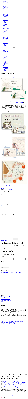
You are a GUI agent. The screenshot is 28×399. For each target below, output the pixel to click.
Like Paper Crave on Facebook (7, 296)
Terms (18, 395)
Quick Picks (5, 16)
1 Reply (2, 188)
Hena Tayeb (5, 245)
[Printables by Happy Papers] (5, 202)
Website (2, 261)
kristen (9, 77)
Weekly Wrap (6, 14)
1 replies (13, 77)
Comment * (3, 265)
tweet (10, 189)
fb (5, 189)
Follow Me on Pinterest (5, 297)
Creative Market (24, 303)
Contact (4, 22)
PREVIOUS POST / (5, 272)
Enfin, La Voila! (19, 102)
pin (7, 189)
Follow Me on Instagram (6, 300)
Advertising (5, 20)
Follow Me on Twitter (5, 299)
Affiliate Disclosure (5, 395)
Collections (5, 7)
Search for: (3, 292)
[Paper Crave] (1, 12)
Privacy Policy (13, 395)
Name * (2, 256)
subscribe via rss (4, 240)
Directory (5, 6)
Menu (5, 51)
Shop (4, 8)
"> (7, 316)
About (4, 21)
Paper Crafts (5, 2)
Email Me (3, 301)
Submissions (5, 18)
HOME (12, 272)
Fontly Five (5, 15)
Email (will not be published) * (7, 258)
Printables (5, 4)
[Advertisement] (11, 224)
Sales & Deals (6, 9)
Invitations (5, 1)
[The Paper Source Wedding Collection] (5, 213)
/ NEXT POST (18, 272)
